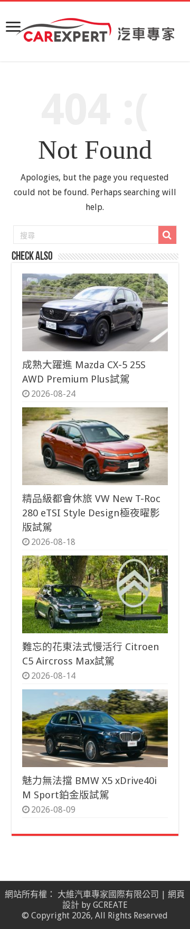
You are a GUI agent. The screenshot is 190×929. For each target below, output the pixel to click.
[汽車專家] (95, 28)
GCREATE (110, 905)
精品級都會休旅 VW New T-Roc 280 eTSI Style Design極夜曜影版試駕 (91, 513)
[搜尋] (167, 235)
